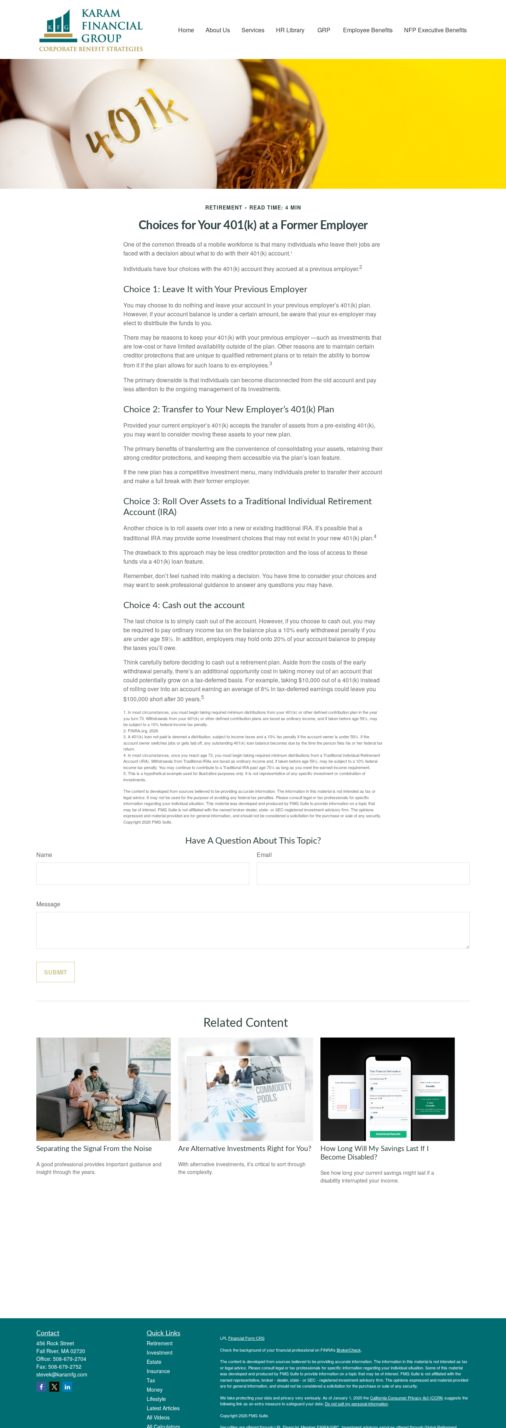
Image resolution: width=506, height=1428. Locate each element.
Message (48, 904)
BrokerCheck (349, 1350)
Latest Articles (163, 1408)
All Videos (158, 1417)
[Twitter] (54, 1387)
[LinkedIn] (67, 1387)
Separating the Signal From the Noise (94, 1148)
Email (264, 854)
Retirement (160, 1343)
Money (155, 1389)
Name (44, 854)
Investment (160, 1352)
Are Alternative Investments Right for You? (245, 1148)
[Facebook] (41, 1387)
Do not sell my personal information (356, 1403)
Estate (154, 1361)
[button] (186, 29)
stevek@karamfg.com (61, 1374)
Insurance (158, 1371)
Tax (151, 1380)
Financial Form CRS (246, 1338)
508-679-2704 (69, 1358)
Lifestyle (156, 1398)
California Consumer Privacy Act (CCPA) (406, 1398)
